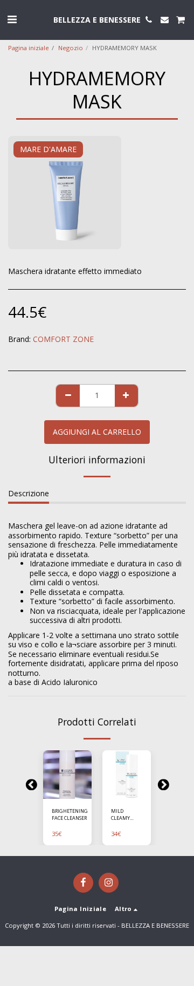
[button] (12, 19)
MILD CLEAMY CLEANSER (122, 814)
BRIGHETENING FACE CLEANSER (70, 814)
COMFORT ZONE (63, 339)
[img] (67, 774)
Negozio (70, 48)
